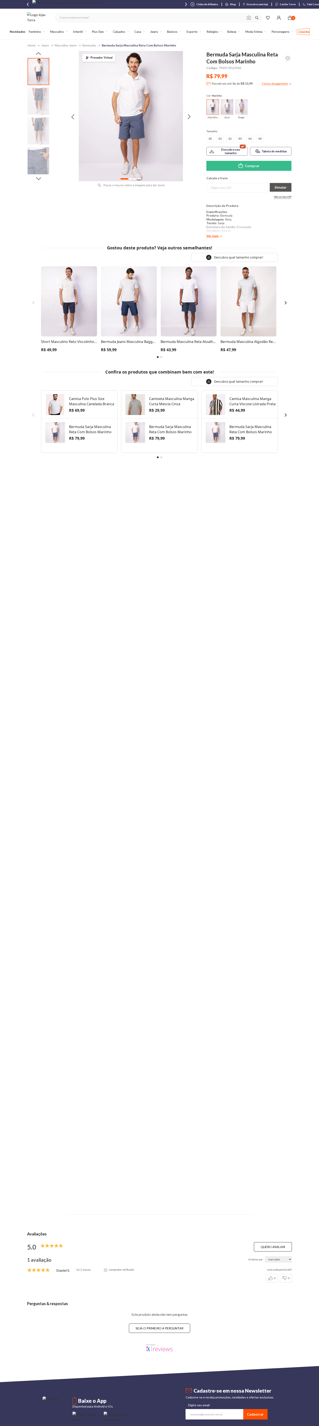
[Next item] (186, 4)
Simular (281, 187)
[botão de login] (279, 18)
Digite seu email (199, 1405)
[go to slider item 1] (38, 101)
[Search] (257, 18)
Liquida (304, 31)
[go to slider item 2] (38, 131)
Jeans (45, 45)
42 (230, 138)
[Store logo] (39, 17)
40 (220, 138)
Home (32, 45)
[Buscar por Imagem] (249, 18)
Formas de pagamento (275, 83)
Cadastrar (255, 1414)
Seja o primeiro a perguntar (159, 1328)
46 (250, 138)
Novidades (17, 31)
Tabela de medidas (274, 151)
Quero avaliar (273, 1247)
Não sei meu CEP (282, 196)
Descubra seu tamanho (230, 151)
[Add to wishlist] (287, 58)
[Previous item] (28, 4)
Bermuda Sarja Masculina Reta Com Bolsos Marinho (139, 45)
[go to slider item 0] (38, 71)
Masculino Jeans (66, 45)
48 (260, 138)
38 (210, 138)
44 (240, 138)
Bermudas (89, 45)
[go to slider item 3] (38, 160)
